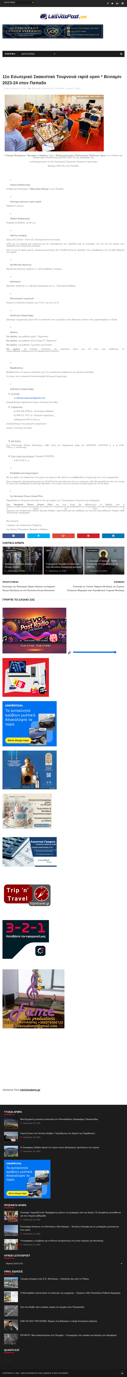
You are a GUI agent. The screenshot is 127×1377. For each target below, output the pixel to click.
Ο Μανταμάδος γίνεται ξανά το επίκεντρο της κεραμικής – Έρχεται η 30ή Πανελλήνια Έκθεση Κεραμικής (70, 1293)
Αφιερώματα (11, 550)
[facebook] (107, 3)
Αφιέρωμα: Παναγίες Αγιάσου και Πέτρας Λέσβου (20, 565)
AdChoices (8, 1360)
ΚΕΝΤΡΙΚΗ (10, 54)
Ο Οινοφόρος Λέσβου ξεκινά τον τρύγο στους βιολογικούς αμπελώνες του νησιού (59, 1147)
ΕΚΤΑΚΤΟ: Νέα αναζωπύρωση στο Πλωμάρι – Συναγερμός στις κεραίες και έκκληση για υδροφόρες (68, 1335)
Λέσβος (77, 88)
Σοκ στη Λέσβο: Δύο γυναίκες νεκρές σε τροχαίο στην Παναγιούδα (52, 1307)
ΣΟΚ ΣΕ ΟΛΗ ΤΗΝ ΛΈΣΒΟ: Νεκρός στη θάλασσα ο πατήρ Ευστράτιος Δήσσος (58, 1321)
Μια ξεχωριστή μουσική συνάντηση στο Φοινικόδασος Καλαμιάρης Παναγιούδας (59, 1119)
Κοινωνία (69, 88)
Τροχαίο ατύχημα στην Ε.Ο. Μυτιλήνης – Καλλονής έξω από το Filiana (54, 1279)
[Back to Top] (122, 1373)
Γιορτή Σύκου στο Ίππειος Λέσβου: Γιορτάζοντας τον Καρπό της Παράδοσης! (57, 1133)
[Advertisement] (38, 43)
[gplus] (117, 3)
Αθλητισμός (36, 88)
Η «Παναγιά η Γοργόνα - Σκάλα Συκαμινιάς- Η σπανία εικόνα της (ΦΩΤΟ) (102, 564)
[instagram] (123, 3)
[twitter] (112, 3)
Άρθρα (49, 550)
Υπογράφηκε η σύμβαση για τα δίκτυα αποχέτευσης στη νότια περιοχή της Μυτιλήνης (61, 1240)
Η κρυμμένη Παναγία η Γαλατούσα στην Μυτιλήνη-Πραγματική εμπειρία (63, 565)
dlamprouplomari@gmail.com (30, 398)
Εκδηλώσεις (59, 88)
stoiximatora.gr (30, 1089)
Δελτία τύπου (47, 88)
